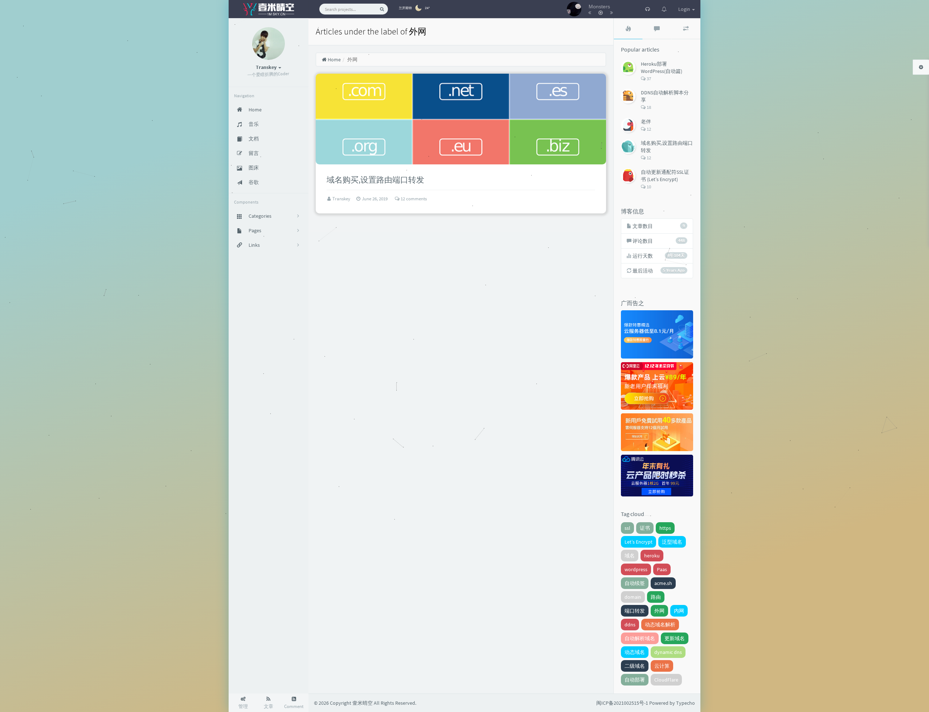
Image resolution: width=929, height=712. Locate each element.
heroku (652, 555)
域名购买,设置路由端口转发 (375, 180)
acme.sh (663, 583)
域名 (630, 555)
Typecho (685, 703)
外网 (659, 610)
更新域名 (674, 638)
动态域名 (635, 652)
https (665, 528)
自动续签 (635, 583)
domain (633, 597)
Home (334, 59)
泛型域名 (672, 542)
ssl (627, 528)
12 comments (413, 199)
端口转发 (635, 610)
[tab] (628, 28)
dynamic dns (668, 652)
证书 (645, 528)
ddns (630, 624)
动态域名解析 (660, 624)
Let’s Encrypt (638, 542)
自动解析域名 (640, 638)
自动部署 (635, 679)
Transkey (341, 199)
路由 (656, 597)
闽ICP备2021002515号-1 (622, 703)
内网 (679, 610)
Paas (662, 569)
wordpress (636, 569)
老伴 (646, 121)
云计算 (662, 666)
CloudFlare (666, 679)
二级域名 (635, 666)
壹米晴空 (362, 703)
